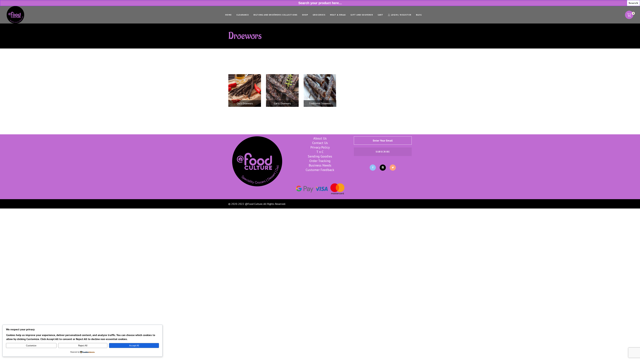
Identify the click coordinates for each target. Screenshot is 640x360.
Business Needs (320, 165)
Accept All (134, 345)
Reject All (82, 345)
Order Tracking (319, 161)
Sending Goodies (320, 156)
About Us (320, 138)
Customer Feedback (320, 170)
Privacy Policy (320, 147)
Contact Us (320, 143)
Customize (31, 345)
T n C (320, 152)
